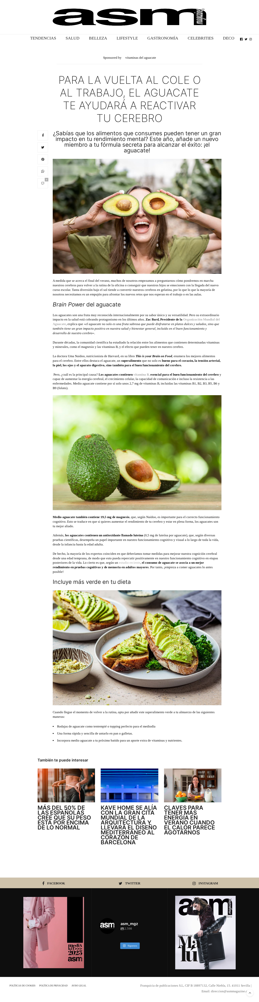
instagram (208, 883)
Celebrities (200, 38)
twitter (132, 883)
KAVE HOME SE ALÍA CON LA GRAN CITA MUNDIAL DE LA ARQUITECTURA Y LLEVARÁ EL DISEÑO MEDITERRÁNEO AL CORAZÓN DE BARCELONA (129, 825)
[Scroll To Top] (249, 992)
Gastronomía (162, 38)
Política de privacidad (53, 985)
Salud (72, 38)
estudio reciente (129, 562)
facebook (56, 883)
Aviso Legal (78, 985)
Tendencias (43, 38)
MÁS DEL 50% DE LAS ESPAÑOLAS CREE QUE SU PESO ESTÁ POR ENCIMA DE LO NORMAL (64, 817)
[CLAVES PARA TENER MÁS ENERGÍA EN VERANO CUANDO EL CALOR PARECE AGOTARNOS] (192, 785)
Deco (228, 38)
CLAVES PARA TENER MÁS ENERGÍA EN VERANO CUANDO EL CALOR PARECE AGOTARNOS (189, 820)
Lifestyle (127, 38)
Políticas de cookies (22, 985)
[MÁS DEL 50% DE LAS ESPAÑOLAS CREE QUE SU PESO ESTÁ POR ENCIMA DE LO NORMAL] (66, 785)
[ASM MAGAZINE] (129, 17)
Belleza (98, 38)
